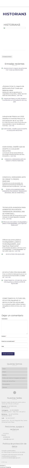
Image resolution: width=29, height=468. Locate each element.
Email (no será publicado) (8, 341)
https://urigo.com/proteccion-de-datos (14, 452)
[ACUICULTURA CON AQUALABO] (14, 261)
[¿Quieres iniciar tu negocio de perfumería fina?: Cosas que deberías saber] (14, 75)
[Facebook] (14, 392)
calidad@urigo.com (8, 439)
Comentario (4, 318)
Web (3, 346)
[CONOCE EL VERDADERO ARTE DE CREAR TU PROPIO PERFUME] (14, 166)
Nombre (4, 336)
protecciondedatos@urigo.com (11, 458)
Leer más (19, 95)
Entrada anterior (7, 56)
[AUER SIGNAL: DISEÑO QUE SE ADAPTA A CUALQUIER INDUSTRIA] (14, 136)
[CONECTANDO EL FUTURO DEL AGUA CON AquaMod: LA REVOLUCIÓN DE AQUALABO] (14, 288)
